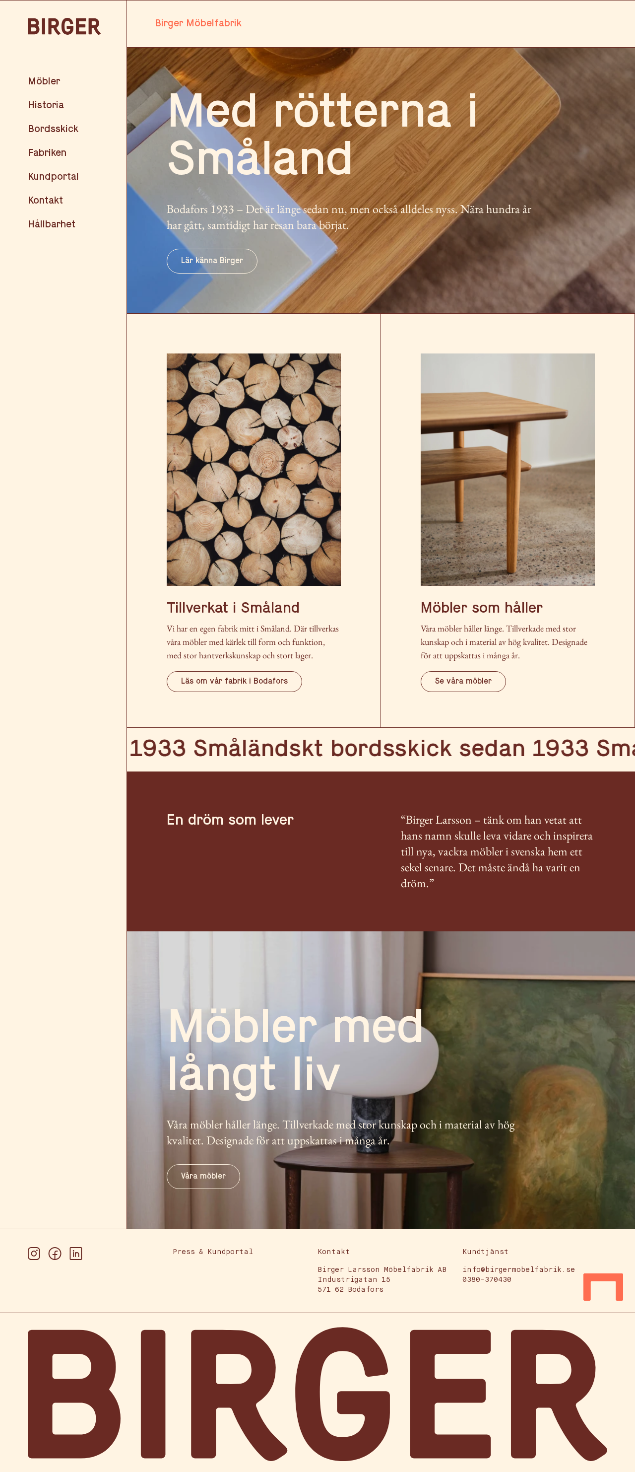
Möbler (44, 82)
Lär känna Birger (212, 261)
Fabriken (47, 153)
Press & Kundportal (213, 1252)
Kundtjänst (485, 1252)
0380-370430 (486, 1279)
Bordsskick (53, 130)
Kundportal (53, 177)
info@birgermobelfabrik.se (518, 1269)
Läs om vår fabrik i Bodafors (234, 682)
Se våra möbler (463, 682)
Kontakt (45, 201)
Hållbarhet (51, 225)
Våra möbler (203, 1177)
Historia (46, 106)
